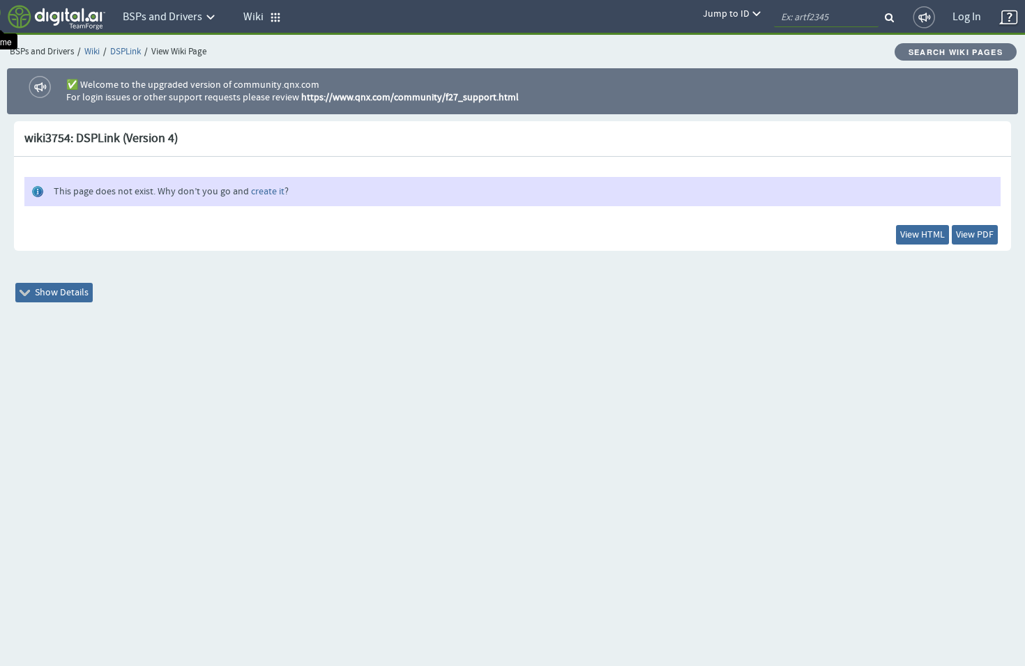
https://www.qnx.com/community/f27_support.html (410, 97)
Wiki (92, 52)
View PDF (975, 235)
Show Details (61, 292)
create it (267, 191)
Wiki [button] (256, 17)
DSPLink (125, 52)
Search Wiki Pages (956, 52)
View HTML (922, 235)
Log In (966, 17)
